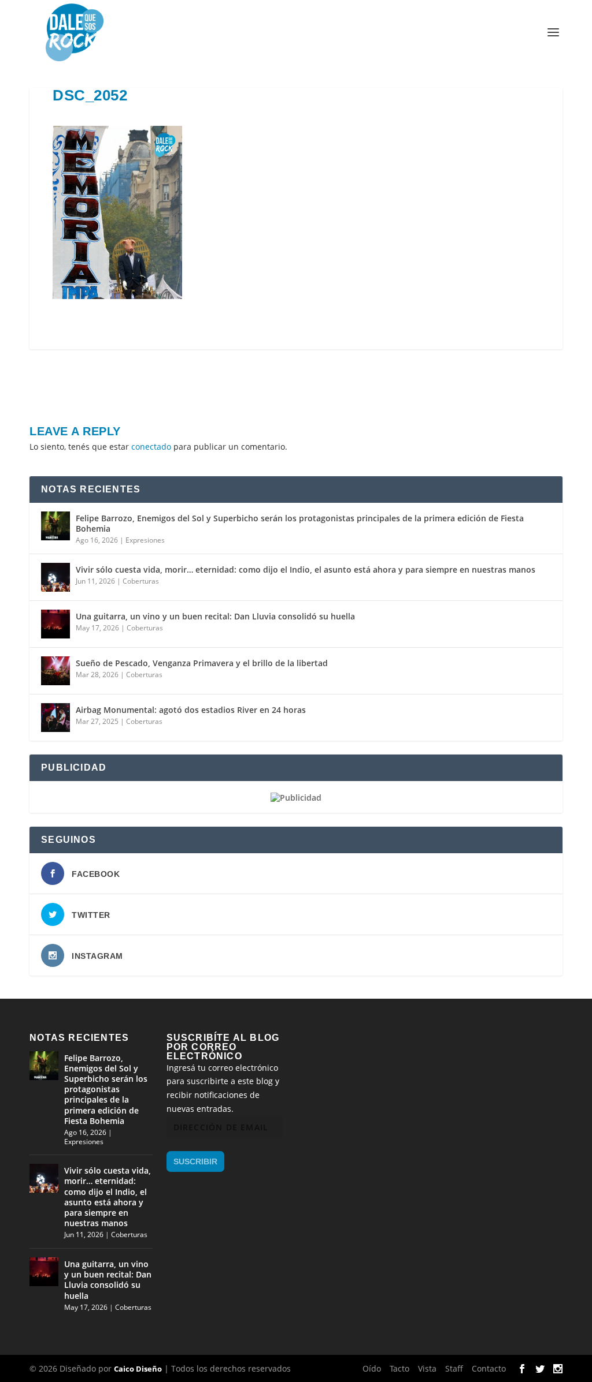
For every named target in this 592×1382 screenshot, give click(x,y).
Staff (454, 1368)
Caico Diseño (138, 1369)
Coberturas (141, 581)
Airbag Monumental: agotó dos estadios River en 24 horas (191, 709)
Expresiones (145, 540)
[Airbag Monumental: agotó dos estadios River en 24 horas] (55, 717)
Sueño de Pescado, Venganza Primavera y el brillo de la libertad (202, 663)
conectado (151, 446)
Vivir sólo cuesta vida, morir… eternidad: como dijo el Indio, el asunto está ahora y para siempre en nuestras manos (305, 569)
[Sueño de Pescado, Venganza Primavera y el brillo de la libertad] (55, 670)
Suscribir (195, 1161)
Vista (427, 1368)
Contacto (489, 1368)
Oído (371, 1368)
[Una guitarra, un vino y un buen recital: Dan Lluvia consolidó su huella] (55, 624)
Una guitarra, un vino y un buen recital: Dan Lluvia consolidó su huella (215, 616)
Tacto (399, 1368)
